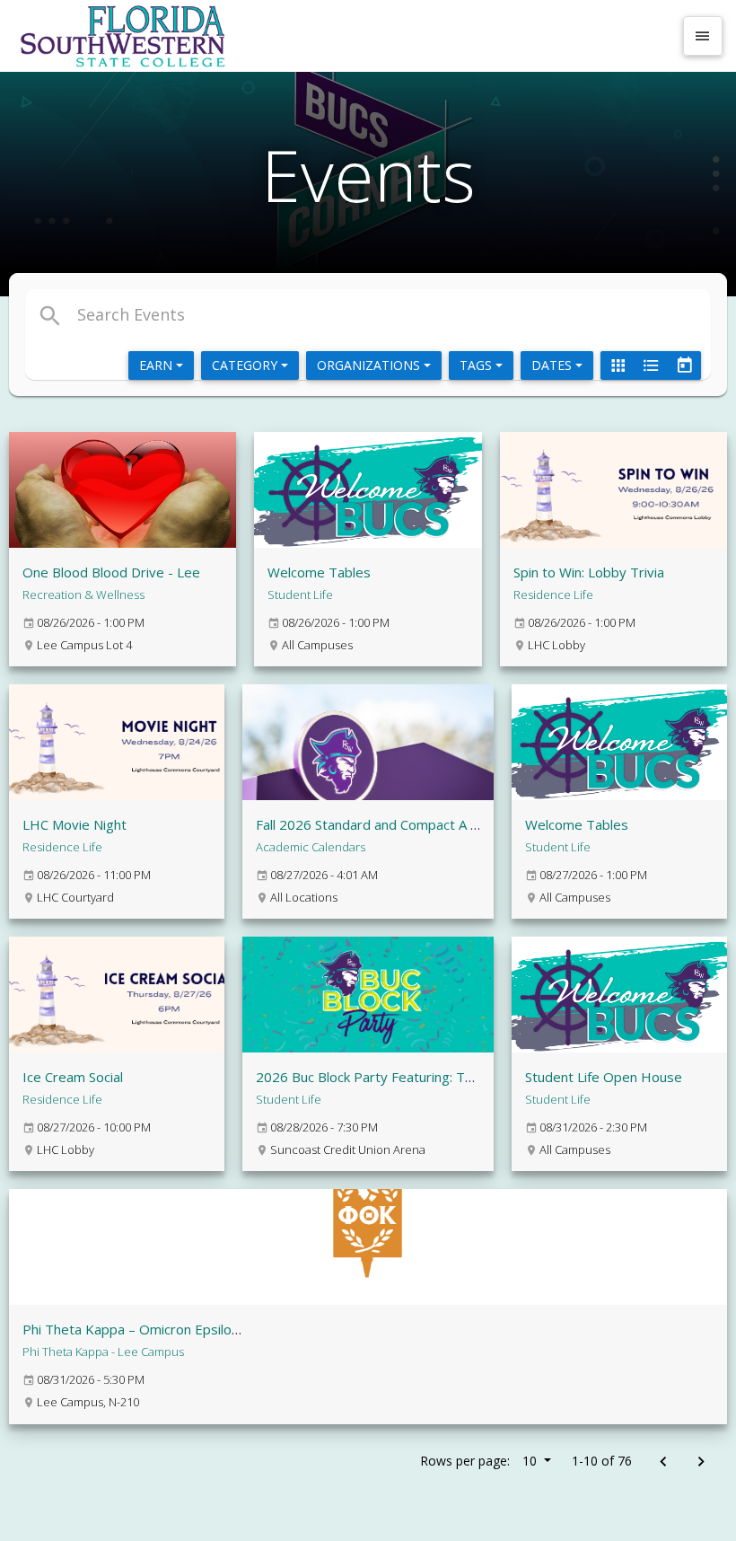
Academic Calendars (310, 847)
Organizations (370, 365)
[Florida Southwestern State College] (342, 36)
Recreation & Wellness (83, 594)
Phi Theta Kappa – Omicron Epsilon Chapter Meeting (184, 1329)
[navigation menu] (703, 36)
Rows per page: (478, 1460)
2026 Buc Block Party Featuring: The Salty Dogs (403, 1077)
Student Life (300, 594)
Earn (157, 365)
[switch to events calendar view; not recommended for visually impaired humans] (684, 365)
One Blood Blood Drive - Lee (111, 572)
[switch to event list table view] (651, 365)
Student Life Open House (603, 1077)
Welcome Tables (319, 572)
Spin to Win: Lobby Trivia (588, 572)
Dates (553, 365)
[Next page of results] (700, 1462)
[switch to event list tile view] (617, 365)
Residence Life (553, 594)
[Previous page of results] (663, 1462)
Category (246, 365)
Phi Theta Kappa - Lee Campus (103, 1351)
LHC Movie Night (74, 824)
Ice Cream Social (72, 1077)
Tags (477, 365)
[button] (254, 314)
